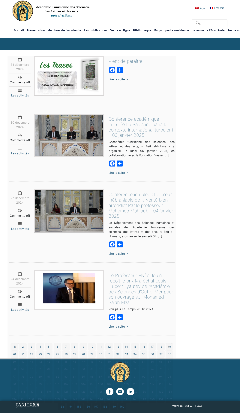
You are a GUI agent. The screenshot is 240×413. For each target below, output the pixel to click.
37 (161, 354)
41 (31, 361)
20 (14, 354)
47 (83, 361)
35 (143, 354)
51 (117, 361)
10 (91, 346)
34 (135, 354)
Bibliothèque (142, 30)
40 (23, 361)
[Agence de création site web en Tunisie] (27, 405)
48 (92, 361)
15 (135, 346)
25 (57, 354)
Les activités (20, 95)
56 (161, 361)
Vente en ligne (120, 30)
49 (100, 361)
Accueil (19, 30)
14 (126, 346)
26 (66, 354)
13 (117, 346)
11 (100, 346)
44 (57, 361)
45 (66, 361)
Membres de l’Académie (64, 30)
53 (135, 361)
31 (109, 354)
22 (31, 354)
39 (14, 361)
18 (160, 346)
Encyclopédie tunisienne (171, 30)
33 (126, 354)
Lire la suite (117, 79)
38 (169, 354)
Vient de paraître (125, 61)
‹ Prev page (15, 346)
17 (152, 346)
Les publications (95, 30)
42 (40, 361)
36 (152, 354)
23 (40, 354)
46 (74, 361)
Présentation (36, 30)
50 (109, 361)
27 (74, 354)
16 (143, 346)
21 (23, 354)
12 (109, 346)
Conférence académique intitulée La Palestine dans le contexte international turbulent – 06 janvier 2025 (141, 127)
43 (48, 361)
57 (169, 361)
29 (92, 354)
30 (100, 354)
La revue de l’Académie (208, 30)
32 (117, 354)
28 (83, 354)
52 (126, 361)
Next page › (168, 346)
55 (152, 361)
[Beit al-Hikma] (51, 10)
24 (48, 354)
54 (143, 361)
